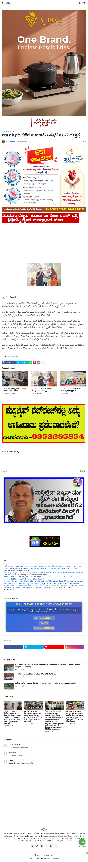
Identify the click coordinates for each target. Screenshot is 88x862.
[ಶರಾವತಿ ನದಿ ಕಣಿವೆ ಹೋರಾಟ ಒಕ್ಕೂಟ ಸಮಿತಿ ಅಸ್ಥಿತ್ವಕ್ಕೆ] (44, 378)
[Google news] (34, 651)
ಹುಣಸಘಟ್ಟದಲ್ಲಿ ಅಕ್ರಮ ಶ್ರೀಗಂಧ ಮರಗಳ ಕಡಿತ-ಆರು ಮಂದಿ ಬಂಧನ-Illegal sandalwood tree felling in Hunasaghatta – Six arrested (33, 716)
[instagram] (74, 647)
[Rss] (13, 651)
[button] (2, 3)
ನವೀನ (5, 471)
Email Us (44, 623)
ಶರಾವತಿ (11, 131)
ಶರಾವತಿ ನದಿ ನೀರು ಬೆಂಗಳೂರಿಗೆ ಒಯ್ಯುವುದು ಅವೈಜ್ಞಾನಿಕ (71, 390)
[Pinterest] (34, 362)
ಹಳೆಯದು (82, 471)
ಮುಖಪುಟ (5, 131)
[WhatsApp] (30, 362)
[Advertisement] (44, 239)
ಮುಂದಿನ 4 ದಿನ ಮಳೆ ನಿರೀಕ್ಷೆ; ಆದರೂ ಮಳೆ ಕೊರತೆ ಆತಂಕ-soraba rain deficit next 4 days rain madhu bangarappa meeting (47, 666)
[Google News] (56, 846)
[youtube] (54, 647)
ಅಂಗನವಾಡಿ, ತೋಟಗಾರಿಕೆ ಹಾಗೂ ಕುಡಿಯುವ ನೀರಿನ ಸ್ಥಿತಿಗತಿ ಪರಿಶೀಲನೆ (35, 674)
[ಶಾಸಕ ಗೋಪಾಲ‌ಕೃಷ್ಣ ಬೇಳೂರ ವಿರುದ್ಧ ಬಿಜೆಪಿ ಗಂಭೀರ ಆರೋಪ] (15, 378)
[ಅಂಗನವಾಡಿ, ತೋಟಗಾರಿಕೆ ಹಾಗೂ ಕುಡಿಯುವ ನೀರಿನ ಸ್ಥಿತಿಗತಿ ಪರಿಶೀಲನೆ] (9, 676)
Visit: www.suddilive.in (44, 618)
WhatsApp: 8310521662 (44, 628)
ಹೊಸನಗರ (15, 357)
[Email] (38, 362)
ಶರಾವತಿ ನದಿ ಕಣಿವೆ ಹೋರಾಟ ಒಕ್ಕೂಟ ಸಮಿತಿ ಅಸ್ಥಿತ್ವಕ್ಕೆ (41, 390)
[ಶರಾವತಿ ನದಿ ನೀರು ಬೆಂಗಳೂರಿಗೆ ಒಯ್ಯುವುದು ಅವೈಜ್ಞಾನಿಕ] (73, 378)
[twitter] (34, 647)
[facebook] (13, 647)
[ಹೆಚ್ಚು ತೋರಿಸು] (43, 362)
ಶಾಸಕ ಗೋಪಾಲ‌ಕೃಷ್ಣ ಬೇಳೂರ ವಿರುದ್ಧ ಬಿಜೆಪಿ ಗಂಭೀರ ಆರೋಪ (15, 390)
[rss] (51, 846)
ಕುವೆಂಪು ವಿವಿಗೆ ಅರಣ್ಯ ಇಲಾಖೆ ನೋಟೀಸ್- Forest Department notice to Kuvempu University (45, 684)
